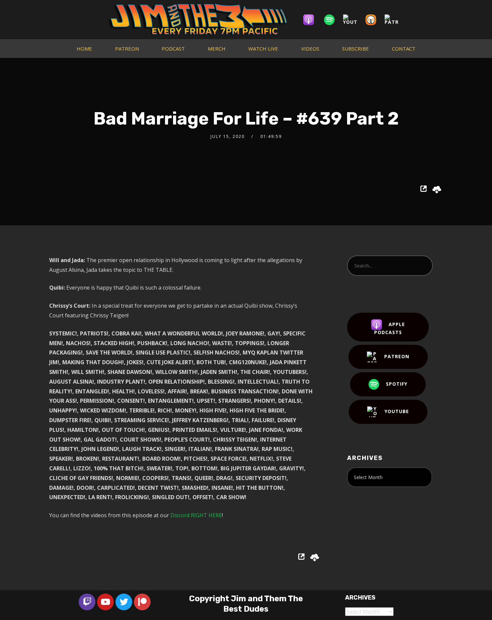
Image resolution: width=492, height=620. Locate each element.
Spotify (396, 384)
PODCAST (173, 48)
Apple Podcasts (389, 328)
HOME (84, 48)
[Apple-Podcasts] (312, 19)
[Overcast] (374, 19)
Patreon (396, 356)
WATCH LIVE (263, 48)
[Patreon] (395, 19)
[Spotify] (332, 19)
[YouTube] (353, 19)
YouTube (397, 411)
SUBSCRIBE (355, 48)
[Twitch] (87, 602)
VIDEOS (310, 48)
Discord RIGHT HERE (196, 515)
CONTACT (403, 48)
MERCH (217, 48)
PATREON (127, 48)
